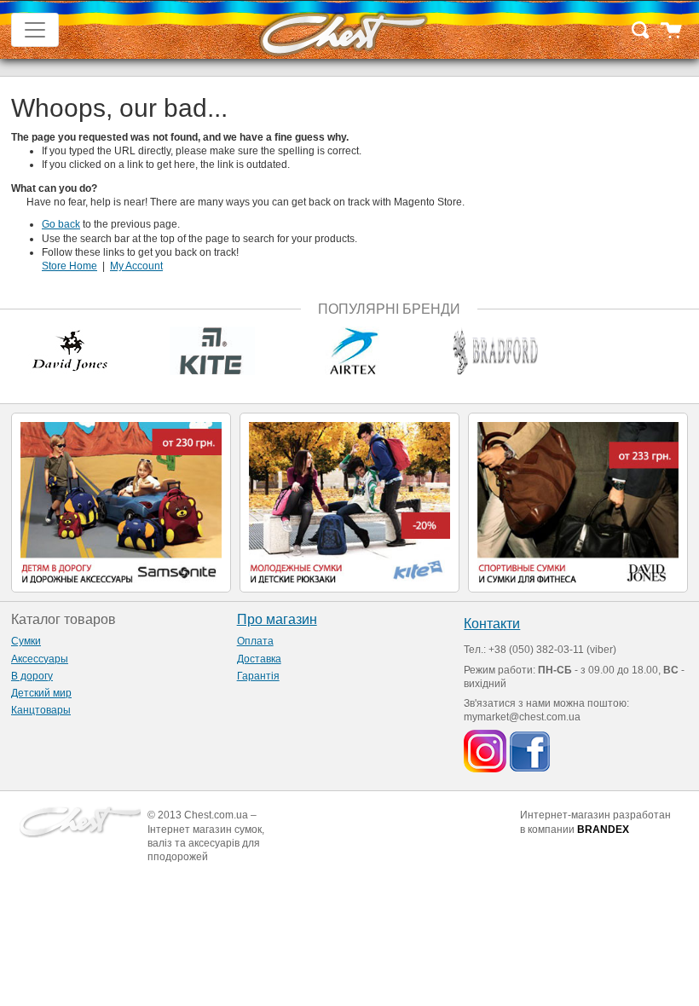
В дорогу (32, 676)
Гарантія (258, 676)
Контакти (492, 623)
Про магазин (277, 619)
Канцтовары (41, 710)
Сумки (26, 641)
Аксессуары (39, 659)
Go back (61, 224)
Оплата (255, 641)
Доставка (259, 659)
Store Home (69, 266)
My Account (136, 266)
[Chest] (342, 30)
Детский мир (41, 693)
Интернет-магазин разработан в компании (595, 822)
